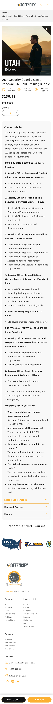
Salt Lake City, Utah (17, 676)
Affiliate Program (30, 614)
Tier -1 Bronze (10, 642)
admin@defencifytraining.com (22, 663)
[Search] (41, 5)
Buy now (39, 700)
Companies (27, 611)
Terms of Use (28, 626)
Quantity (5, 108)
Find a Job (27, 620)
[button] (8, 103)
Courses (26, 604)
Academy (8, 639)
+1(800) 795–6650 (16, 669)
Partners (26, 617)
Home (4, 12)
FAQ (24, 623)
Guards (26, 607)
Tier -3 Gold (9, 649)
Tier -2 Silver (10, 645)
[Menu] (5, 5)
